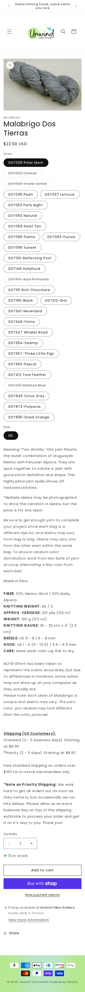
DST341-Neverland (25, 311)
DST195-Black (20, 300)
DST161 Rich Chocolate (29, 290)
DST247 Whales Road (28, 332)
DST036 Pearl (20, 194)
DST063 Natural (22, 215)
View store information (28, 920)
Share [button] (14, 933)
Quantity (10, 834)
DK (10, 435)
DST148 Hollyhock (24, 268)
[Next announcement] (76, 6)
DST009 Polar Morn (25, 162)
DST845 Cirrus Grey (26, 396)
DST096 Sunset (22, 247)
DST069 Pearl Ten (24, 226)
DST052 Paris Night (25, 205)
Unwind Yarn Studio (34, 982)
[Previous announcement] (9, 6)
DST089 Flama (21, 237)
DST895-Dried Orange (28, 417)
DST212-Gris (56, 300)
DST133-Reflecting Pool (29, 258)
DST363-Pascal (22, 364)
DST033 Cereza (25, 174)
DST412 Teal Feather (27, 374)
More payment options (42, 895)
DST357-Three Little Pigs (31, 353)
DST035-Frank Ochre (30, 184)
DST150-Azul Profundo (31, 280)
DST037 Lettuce (60, 194)
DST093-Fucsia (61, 237)
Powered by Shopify (63, 982)
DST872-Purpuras (24, 406)
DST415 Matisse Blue (29, 386)
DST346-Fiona (21, 321)
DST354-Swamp (23, 343)
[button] (9, 31)
